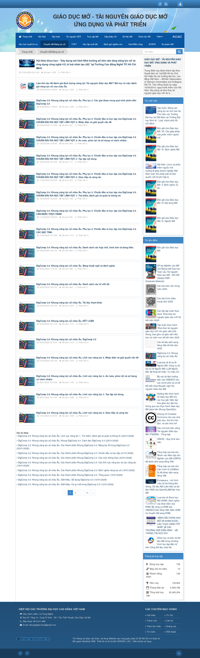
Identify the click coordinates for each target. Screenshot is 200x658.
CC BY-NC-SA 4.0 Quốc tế (148, 638)
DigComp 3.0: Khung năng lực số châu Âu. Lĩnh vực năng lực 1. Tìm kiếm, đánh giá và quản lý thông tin (76, 435)
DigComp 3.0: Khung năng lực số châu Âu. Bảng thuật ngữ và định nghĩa (75, 265)
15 (87, 492)
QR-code (24, 638)
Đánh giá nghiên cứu (113, 44)
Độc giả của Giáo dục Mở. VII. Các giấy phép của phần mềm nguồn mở (168, 133)
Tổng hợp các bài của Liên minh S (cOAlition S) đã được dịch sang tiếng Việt (168, 471)
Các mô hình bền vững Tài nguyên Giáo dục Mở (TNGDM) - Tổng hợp (162, 431)
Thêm (159, 36)
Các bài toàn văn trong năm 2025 (168, 287)
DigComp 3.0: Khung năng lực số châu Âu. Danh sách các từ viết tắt (72, 284)
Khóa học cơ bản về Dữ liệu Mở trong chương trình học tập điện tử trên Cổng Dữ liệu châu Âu (162, 542)
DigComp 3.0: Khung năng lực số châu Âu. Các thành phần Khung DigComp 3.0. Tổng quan (70, 474)
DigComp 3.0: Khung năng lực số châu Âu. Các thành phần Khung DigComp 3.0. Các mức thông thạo (75, 457)
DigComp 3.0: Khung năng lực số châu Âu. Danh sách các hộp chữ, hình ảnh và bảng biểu (84, 247)
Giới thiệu (151, 615)
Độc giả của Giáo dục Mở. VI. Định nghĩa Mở (168, 148)
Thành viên (152, 620)
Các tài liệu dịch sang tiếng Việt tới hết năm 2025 (167, 345)
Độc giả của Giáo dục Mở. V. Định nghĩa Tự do (167, 184)
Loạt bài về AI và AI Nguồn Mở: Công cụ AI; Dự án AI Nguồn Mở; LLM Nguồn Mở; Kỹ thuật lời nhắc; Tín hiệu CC (162, 367)
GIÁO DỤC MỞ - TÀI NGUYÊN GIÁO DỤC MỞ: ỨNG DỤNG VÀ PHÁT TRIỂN (162, 62)
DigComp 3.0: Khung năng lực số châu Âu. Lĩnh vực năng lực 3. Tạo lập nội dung (80, 394)
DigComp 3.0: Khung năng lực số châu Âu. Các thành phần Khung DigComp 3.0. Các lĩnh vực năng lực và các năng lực (76, 464)
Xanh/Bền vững (135, 44)
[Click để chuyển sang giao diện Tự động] (20, 653)
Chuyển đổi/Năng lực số (54, 44)
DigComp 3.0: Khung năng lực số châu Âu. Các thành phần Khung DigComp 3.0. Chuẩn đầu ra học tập (75, 453)
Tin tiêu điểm (151, 240)
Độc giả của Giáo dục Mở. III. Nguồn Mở (167, 219)
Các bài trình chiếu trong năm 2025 (166, 300)
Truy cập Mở (92, 36)
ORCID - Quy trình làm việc (168, 440)
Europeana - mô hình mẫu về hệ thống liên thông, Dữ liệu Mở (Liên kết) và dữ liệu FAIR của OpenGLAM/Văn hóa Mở (162, 486)
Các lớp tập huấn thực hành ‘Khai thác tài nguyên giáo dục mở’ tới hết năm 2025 (163, 315)
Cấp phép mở (110, 36)
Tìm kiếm (151, 631)
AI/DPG (152, 44)
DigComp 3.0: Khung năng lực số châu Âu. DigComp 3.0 (66, 339)
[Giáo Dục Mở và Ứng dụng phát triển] (25, 20)
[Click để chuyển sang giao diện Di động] (27, 653)
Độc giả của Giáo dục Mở (167, 249)
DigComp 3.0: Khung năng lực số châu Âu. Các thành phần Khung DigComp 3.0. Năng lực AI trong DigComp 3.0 (73, 447)
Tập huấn (56, 36)
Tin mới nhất (151, 100)
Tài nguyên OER (73, 36)
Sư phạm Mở (167, 44)
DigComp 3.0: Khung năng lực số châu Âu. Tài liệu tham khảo (69, 302)
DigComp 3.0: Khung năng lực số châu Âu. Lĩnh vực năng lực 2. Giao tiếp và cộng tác (82, 412)
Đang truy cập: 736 (40, 638)
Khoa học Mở (144, 36)
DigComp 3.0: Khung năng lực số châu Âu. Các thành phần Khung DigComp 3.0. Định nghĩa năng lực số (76, 470)
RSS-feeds (171, 631)
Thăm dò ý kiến (154, 626)
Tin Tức (169, 615)
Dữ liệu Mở (127, 36)
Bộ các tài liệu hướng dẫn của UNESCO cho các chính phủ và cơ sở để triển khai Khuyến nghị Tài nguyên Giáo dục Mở (162, 382)
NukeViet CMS (88, 641)
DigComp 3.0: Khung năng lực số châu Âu (167, 354)
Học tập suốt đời (90, 44)
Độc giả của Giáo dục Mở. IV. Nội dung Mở (167, 201)
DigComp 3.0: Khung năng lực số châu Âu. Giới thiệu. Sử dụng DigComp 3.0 (62, 479)
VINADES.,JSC (124, 641)
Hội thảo (42, 36)
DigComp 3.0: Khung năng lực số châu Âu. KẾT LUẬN (65, 320)
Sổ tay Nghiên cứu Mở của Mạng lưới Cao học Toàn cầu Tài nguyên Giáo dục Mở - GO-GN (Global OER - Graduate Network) (162, 273)
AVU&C (177, 36)
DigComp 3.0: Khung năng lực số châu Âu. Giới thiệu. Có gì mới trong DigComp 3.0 (66, 484)
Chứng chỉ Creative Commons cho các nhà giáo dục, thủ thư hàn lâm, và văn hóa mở (168, 418)
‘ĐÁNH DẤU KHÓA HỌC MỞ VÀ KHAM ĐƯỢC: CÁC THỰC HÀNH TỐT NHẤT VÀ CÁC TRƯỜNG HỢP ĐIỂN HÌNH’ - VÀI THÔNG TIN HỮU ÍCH (163, 525)
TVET (74, 44)
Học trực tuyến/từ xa (28, 44)
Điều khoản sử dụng (142, 641)
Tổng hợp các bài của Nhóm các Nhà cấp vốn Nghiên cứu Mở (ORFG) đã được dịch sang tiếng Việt (163, 456)
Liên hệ (169, 620)
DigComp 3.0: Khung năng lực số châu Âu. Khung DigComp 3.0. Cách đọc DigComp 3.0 (68, 440)
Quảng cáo (171, 626)
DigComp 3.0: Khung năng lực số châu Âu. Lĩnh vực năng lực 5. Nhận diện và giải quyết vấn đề (87, 357)
